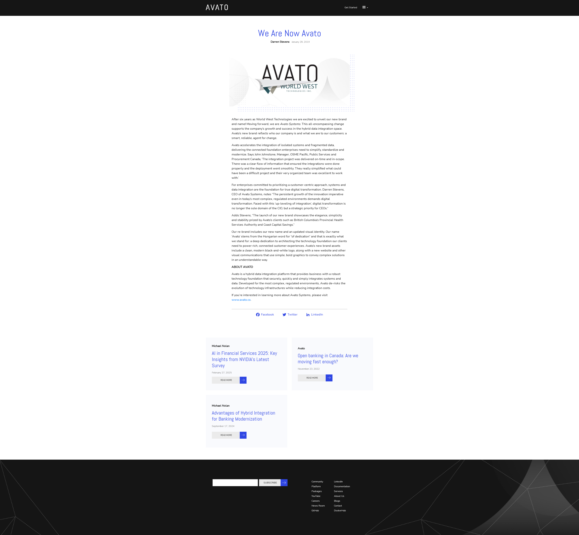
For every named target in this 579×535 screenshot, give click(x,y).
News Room (318, 505)
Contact (338, 505)
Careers (316, 501)
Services (338, 491)
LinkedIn (338, 481)
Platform (316, 486)
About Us (339, 496)
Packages (317, 491)
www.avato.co (241, 300)
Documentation (342, 486)
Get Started (351, 7)
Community (317, 481)
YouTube (316, 496)
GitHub (315, 510)
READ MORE (226, 380)
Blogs (337, 501)
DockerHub (340, 510)
